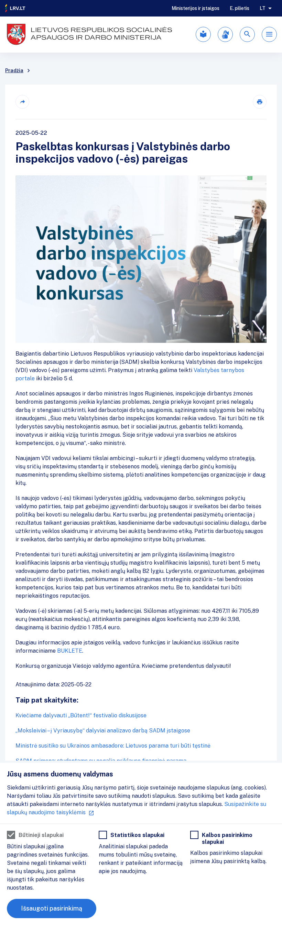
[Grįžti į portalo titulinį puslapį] (15, 8)
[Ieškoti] (247, 34)
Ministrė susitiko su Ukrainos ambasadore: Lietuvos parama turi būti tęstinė (112, 745)
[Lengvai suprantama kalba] (203, 34)
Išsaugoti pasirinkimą (51, 908)
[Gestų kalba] (225, 34)
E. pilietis (239, 8)
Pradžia (14, 70)
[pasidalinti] (22, 102)
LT (262, 8)
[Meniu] (269, 34)
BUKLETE (69, 651)
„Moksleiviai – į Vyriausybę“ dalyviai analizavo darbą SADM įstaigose (102, 730)
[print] (260, 102)
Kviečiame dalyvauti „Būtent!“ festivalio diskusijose (81, 715)
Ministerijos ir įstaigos (195, 8)
